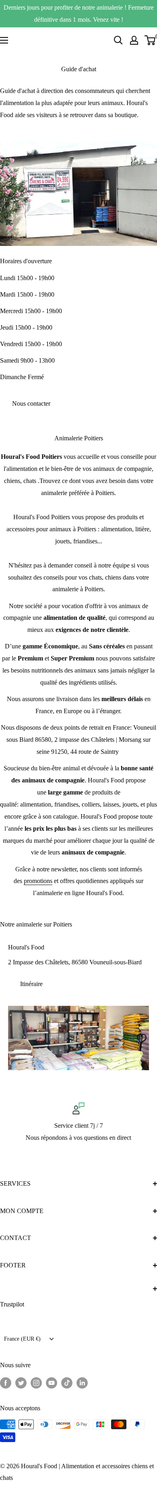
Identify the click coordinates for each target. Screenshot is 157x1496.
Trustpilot (12, 1304)
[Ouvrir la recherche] (118, 40)
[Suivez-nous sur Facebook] (5, 1382)
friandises (66, 804)
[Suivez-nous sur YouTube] (51, 1382)
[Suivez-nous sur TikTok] (66, 1382)
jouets (129, 804)
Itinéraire (31, 983)
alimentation (35, 804)
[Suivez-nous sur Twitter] (21, 1382)
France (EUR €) (22, 1339)
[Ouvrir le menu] (4, 40)
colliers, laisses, (101, 804)
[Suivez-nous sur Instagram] (36, 1382)
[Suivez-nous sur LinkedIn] (82, 1382)
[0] (150, 40)
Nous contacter (31, 403)
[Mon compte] (134, 40)
